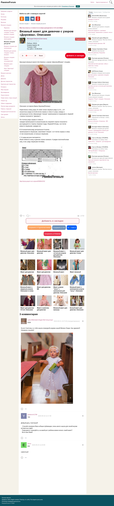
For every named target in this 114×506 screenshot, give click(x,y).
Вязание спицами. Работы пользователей (9, 59)
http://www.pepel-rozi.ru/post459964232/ (32, 181)
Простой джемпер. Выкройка (96, 52)
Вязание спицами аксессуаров (9, 38)
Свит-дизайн (4, 114)
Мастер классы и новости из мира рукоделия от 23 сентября (41, 28)
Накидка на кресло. (93, 19)
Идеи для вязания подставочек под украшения (98, 161)
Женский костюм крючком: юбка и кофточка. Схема (98, 64)
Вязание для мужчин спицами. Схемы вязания (10, 52)
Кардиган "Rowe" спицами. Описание (99, 99)
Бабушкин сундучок (6, 11)
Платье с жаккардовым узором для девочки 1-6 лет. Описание (98, 131)
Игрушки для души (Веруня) (100, 38)
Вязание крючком (6, 73)
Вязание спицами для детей (9, 42)
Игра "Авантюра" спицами (9, 69)
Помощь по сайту (25, 499)
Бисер (2, 14)
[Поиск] (111, 2)
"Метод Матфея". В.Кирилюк (96, 150)
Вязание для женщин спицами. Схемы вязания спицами (10, 32)
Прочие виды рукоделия (8, 106)
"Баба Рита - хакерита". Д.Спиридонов (99, 141)
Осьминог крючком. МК (95, 110)
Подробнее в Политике (68, 6)
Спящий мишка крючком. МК (96, 43)
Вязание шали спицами (8, 64)
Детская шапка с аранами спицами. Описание (98, 75)
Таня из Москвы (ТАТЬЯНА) (100, 137)
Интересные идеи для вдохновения (102, 158)
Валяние (3, 22)
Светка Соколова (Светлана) (100, 115)
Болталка (3, 16)
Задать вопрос (15, 499)
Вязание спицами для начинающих (10, 47)
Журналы (7, 28)
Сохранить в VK (59, 227)
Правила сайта (6, 499)
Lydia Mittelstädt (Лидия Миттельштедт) (40, 320)
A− (23, 55)
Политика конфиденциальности (11, 501)
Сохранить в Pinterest (53, 234)
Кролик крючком (93, 173)
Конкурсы (3, 87)
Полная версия (6, 497)
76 (23, 216)
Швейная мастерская (98, 51)
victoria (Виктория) (97, 167)
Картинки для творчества (8, 84)
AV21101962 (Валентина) (99, 15)
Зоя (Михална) (96, 25)
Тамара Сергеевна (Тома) (99, 49)
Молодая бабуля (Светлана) (37, 38)
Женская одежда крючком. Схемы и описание (100, 61)
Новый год (4, 100)
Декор (2, 76)
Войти (92, 2)
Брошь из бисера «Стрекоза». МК (98, 121)
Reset (41, 55)
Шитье (3, 117)
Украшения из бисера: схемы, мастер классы (98, 118)
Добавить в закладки (75, 55)
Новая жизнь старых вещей (9, 98)
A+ (35, 55)
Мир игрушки (4, 89)
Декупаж (3, 78)
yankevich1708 (32, 414)
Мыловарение (5, 92)
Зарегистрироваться (102, 2)
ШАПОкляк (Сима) (97, 71)
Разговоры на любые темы (100, 139)
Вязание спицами (6, 25)
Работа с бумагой (6, 109)
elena (29, 443)
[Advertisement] (52, 198)
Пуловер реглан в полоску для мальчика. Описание (100, 87)
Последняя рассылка (36, 499)
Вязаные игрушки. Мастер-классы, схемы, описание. (100, 40)
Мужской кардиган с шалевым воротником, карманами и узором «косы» (100, 31)
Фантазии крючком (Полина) (100, 58)
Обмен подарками (6, 103)
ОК (78, 6)
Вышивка (3, 19)
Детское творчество (6, 81)
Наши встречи (5, 95)
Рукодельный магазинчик (8, 111)
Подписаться (80, 39)
